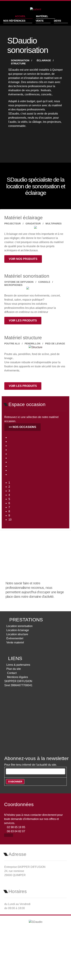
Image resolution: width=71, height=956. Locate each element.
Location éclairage (17, 630)
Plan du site (13, 668)
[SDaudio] (35, 921)
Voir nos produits (23, 258)
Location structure (17, 634)
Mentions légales (17, 677)
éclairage (44, 60)
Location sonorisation (19, 626)
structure (18, 63)
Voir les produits (23, 320)
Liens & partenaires (18, 664)
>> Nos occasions (22, 427)
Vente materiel (15, 642)
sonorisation (20, 60)
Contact (12, 673)
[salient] (35, 9)
